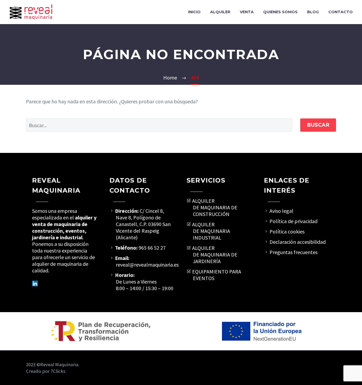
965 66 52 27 (152, 247)
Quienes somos (280, 12)
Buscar (318, 125)
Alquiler (220, 12)
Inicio (194, 12)
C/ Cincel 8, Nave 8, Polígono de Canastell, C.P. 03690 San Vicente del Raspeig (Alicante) (143, 224)
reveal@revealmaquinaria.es (147, 264)
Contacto (340, 12)
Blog (313, 12)
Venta (247, 12)
